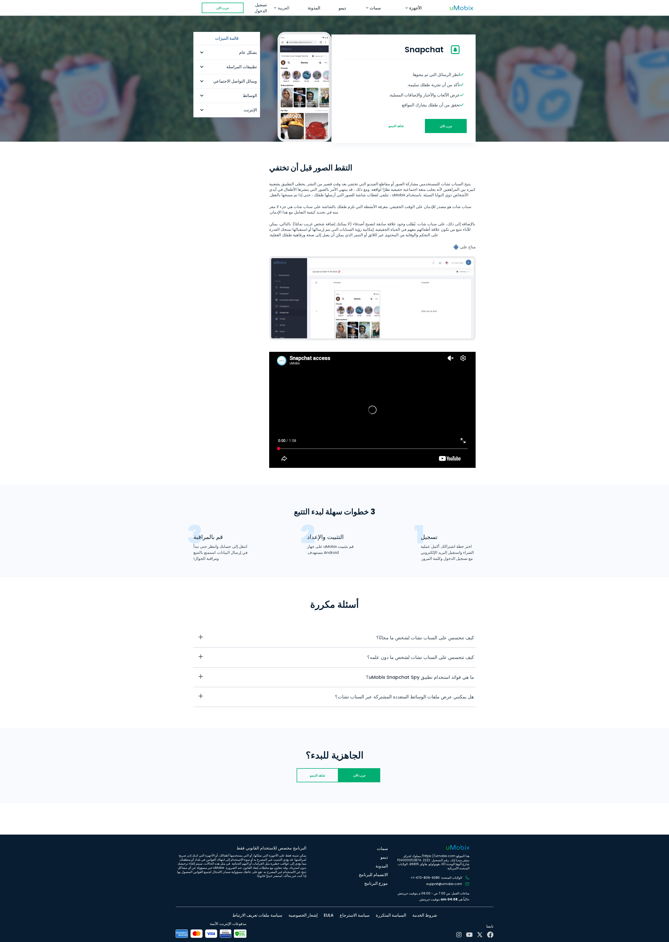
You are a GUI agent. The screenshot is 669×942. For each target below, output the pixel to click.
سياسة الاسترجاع (355, 915)
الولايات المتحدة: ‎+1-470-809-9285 (436, 878)
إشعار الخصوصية (303, 915)
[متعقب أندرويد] (456, 247)
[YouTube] (469, 935)
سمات (382, 849)
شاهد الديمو (396, 126)
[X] (480, 935)
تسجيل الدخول (261, 8)
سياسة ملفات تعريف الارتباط (257, 915)
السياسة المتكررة (391, 915)
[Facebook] (490, 935)
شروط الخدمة (424, 915)
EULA (328, 915)
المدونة (314, 8)
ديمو (342, 8)
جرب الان (222, 8)
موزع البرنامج (376, 883)
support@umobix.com (444, 884)
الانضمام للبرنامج (373, 875)
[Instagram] (459, 935)
